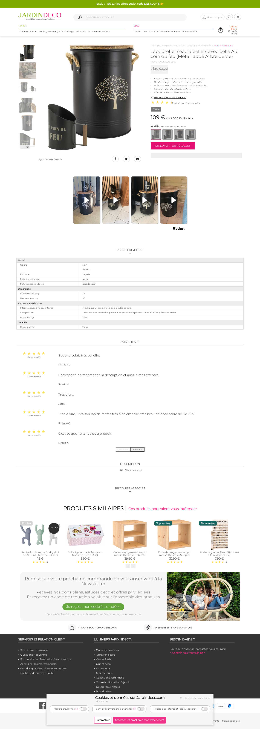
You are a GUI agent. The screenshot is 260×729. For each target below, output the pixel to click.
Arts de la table (151, 31)
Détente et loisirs (190, 31)
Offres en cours (105, 654)
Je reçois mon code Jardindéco (93, 606)
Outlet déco (103, 663)
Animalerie (81, 31)
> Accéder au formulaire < (187, 653)
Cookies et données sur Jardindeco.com (130, 697)
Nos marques (104, 673)
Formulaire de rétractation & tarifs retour (45, 659)
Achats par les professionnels (38, 663)
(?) (76, 708)
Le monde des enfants (98, 31)
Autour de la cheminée (196, 45)
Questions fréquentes (33, 654)
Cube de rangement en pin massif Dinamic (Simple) (174, 554)
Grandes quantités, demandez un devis (44, 668)
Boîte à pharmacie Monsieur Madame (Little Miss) (85, 554)
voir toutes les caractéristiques (170, 97)
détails (100, 701)
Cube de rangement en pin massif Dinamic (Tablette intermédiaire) (129, 555)
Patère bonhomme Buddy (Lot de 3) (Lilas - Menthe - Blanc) (40, 554)
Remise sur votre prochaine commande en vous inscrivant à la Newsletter (93, 581)
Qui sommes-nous (107, 650)
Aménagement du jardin (51, 31)
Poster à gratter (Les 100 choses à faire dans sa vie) (219, 554)
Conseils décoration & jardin (113, 682)
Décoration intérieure (170, 31)
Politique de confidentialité (37, 673)
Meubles (138, 31)
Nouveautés (103, 668)
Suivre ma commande (34, 650)
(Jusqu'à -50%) (232, 30)
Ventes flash (103, 659)
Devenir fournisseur (108, 686)
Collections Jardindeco (110, 677)
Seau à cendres (223, 45)
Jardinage (69, 31)
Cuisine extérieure (28, 31)
